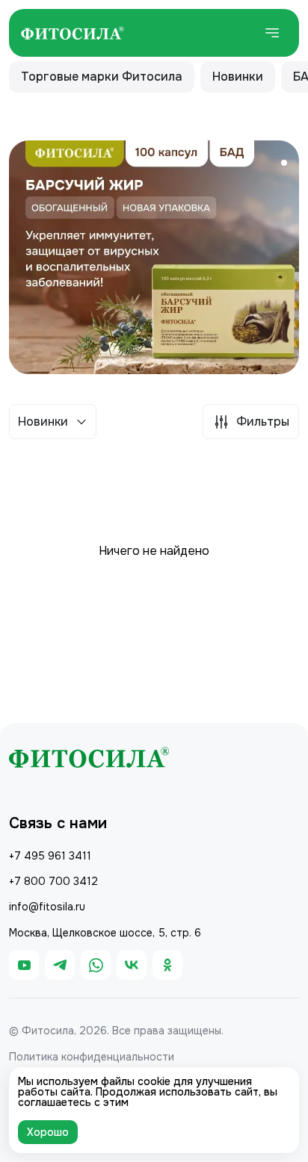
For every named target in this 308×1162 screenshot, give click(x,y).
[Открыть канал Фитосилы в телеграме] (60, 965)
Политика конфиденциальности (91, 1056)
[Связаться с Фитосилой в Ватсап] (96, 965)
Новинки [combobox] (43, 421)
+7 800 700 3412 (53, 881)
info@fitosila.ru (47, 906)
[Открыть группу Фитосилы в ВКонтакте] (132, 965)
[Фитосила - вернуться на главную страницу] (72, 33)
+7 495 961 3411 (50, 856)
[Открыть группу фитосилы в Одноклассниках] (167, 965)
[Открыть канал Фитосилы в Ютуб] (24, 965)
